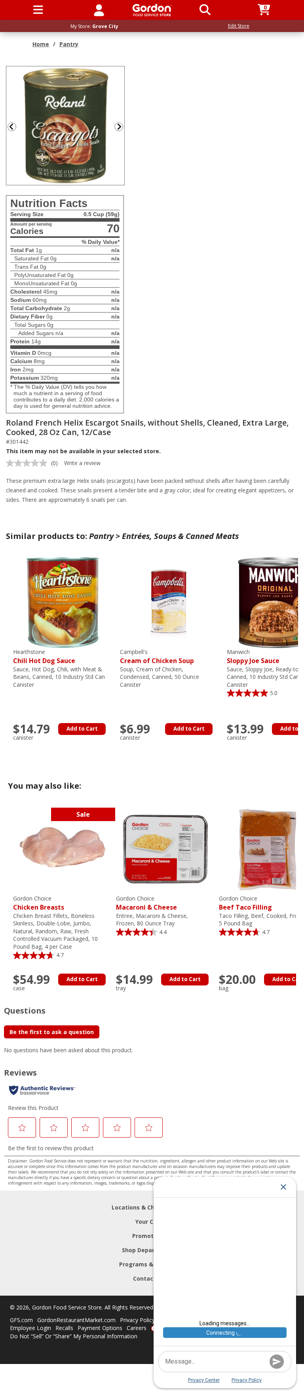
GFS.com (21, 1320)
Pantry (68, 44)
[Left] (11, 126)
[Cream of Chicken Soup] (169, 602)
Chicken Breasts (38, 903)
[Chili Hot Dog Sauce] (62, 602)
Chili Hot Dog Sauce (44, 656)
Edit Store (238, 26)
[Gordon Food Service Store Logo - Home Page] (152, 10)
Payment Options (100, 1328)
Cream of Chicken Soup (157, 656)
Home (40, 44)
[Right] (122, 126)
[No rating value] (28, 463)
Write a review (82, 463)
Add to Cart (82, 728)
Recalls (64, 1328)
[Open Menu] (38, 9)
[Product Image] (65, 125)
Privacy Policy (137, 1320)
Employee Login (30, 1328)
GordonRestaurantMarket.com (76, 1320)
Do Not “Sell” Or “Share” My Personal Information (73, 1336)
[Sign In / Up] (99, 10)
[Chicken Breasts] (62, 848)
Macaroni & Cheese (146, 903)
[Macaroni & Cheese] (165, 848)
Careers (136, 1328)
